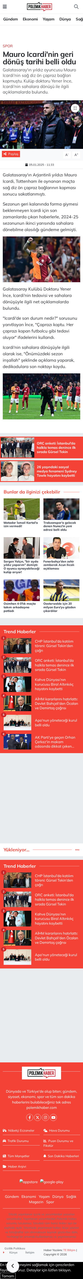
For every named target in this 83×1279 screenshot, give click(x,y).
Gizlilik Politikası (14, 1248)
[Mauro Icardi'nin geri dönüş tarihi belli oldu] (41, 124)
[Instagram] (45, 1117)
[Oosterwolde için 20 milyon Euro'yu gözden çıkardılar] (61, 589)
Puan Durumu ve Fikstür (58, 1143)
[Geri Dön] (12, 1266)
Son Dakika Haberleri (63, 1156)
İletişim (29, 1252)
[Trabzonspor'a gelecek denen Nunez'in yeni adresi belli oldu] (61, 508)
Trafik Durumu (18, 1141)
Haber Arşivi (17, 1166)
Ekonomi (30, 19)
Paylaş (13, 154)
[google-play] (51, 1182)
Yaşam (48, 19)
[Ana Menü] (5, 6)
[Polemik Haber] (39, 6)
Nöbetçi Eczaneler (21, 1130)
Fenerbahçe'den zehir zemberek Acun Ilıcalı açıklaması (58, 565)
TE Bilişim (69, 1250)
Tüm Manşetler (18, 1156)
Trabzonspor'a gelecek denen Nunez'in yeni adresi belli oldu (59, 526)
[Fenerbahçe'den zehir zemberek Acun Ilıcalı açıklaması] (61, 547)
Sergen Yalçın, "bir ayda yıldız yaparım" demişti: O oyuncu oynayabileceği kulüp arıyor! (22, 567)
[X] (37, 1117)
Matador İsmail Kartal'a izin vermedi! (21, 524)
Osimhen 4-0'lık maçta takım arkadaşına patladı (20, 607)
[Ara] (76, 7)
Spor (8, 46)
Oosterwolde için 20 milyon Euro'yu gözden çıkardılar (59, 607)
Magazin (36, 1202)
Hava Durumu (59, 1130)
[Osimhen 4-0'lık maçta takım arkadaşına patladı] (22, 589)
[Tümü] (77, 849)
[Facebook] (29, 1117)
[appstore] (29, 1182)
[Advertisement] (41, 798)
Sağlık (71, 1196)
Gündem (10, 19)
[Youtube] (53, 1117)
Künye (13, 1252)
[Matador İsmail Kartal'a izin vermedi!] (22, 508)
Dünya (65, 19)
